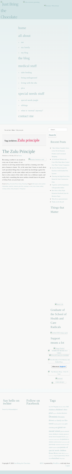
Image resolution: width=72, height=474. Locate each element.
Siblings (24, 105)
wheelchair (55, 458)
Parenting (24, 184)
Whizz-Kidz (62, 458)
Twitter (61, 20)
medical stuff (27, 66)
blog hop (60, 406)
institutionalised (57, 442)
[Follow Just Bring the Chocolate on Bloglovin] (59, 367)
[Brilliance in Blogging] (59, 348)
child (67, 406)
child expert (35, 184)
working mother (6, 188)
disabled (59, 413)
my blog (24, 53)
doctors (64, 413)
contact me (26, 116)
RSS (70, 20)
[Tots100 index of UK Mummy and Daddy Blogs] (59, 362)
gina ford (21, 186)
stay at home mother (38, 186)
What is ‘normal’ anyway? (32, 110)
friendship (56, 424)
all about (24, 36)
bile (52, 406)
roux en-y (61, 453)
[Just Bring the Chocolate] (12, 11)
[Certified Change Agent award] (59, 333)
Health (63, 436)
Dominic (53, 416)
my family (25, 47)
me (22, 42)
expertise (11, 186)
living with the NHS (29, 83)
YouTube (66, 20)
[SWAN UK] (59, 304)
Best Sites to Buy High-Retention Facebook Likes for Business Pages (60, 193)
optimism (55, 447)
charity (64, 406)
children (52, 409)
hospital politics (57, 439)
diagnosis (54, 413)
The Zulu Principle (18, 151)
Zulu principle (14, 188)
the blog (24, 58)
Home (13, 130)
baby (50, 406)
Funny (20, 184)
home (22, 28)
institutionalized (65, 442)
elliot (55, 420)
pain (58, 447)
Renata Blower (53, 453)
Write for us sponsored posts (60, 199)
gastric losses (61, 424)
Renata (20, 155)
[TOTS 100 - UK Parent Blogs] (59, 382)
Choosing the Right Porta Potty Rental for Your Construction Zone (61, 179)
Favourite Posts (14, 184)
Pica (23, 88)
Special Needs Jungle (29, 100)
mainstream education (60, 444)
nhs (66, 444)
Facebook (57, 20)
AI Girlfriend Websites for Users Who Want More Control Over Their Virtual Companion (60, 162)
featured (16, 186)
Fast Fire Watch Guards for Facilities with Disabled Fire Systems (60, 170)
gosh (56, 427)
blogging (55, 406)
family (59, 420)
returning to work (28, 186)
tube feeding (26, 72)
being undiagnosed (29, 78)
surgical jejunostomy (59, 455)
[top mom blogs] (59, 374)
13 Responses (22, 188)
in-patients (63, 439)
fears (63, 420)
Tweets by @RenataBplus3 (10, 409)
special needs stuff (31, 94)
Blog (8, 184)
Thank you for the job (58, 202)
